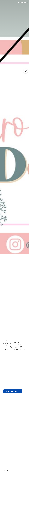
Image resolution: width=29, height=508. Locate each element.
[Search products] (25, 71)
